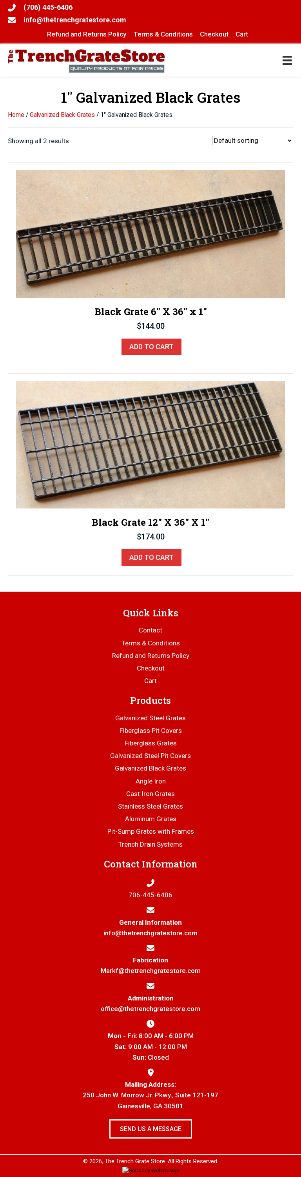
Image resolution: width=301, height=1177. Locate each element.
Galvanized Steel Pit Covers (150, 756)
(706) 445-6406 (48, 7)
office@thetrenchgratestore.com (150, 1009)
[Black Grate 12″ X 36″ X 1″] (150, 444)
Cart (150, 681)
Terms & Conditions (150, 643)
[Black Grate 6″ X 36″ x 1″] (150, 233)
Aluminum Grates (150, 819)
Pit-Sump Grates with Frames (150, 831)
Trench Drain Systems (150, 844)
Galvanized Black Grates (62, 114)
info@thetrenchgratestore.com (75, 20)
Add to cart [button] (151, 347)
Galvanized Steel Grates (150, 718)
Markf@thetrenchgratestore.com (151, 971)
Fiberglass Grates (151, 743)
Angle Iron (151, 781)
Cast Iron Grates (150, 794)
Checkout (151, 668)
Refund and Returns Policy (150, 656)
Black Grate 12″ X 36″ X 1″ (150, 522)
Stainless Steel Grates (150, 806)
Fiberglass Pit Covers (151, 730)
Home (16, 114)
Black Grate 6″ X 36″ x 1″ (150, 311)
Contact (150, 630)
